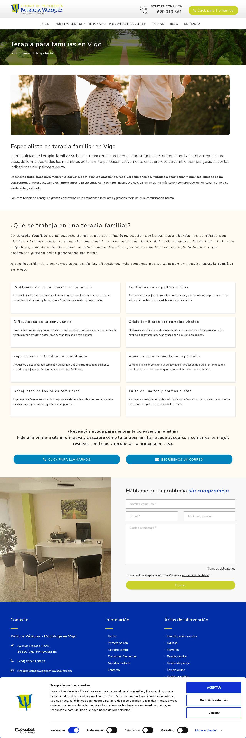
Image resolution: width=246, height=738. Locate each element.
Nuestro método (119, 663)
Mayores (173, 650)
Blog (174, 24)
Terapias (95, 24)
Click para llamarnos (215, 10)
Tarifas (158, 24)
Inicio (45, 24)
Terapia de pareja (178, 663)
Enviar (180, 585)
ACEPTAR (214, 687)
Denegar (214, 712)
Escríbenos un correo (181, 459)
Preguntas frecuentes (127, 24)
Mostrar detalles (206, 730)
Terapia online (176, 670)
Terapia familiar (177, 656)
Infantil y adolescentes (182, 636)
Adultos (172, 643)
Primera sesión (118, 643)
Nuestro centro (69, 24)
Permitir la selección (214, 700)
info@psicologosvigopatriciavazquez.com (44, 671)
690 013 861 (169, 12)
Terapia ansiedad (178, 677)
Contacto (192, 24)
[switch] (111, 730)
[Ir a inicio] (37, 9)
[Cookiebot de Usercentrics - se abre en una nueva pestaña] (25, 730)
